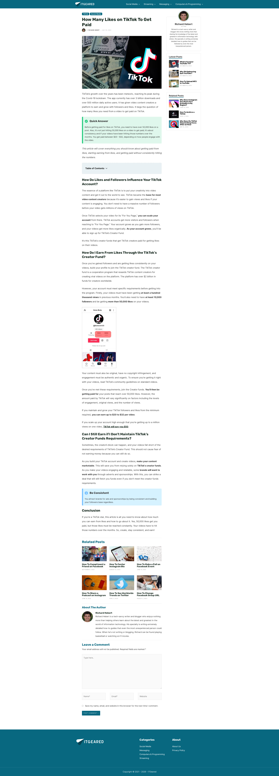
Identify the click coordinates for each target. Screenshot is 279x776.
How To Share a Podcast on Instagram (94, 594)
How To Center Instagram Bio (117, 565)
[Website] (150, 697)
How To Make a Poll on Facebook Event (148, 565)
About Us (176, 746)
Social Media (96, 14)
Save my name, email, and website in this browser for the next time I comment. (121, 706)
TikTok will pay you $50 (115, 426)
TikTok (85, 14)
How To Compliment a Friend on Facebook (93, 565)
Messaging (144, 750)
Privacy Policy (178, 750)
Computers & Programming (152, 754)
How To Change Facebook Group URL (148, 594)
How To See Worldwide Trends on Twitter (121, 594)
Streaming (144, 758)
